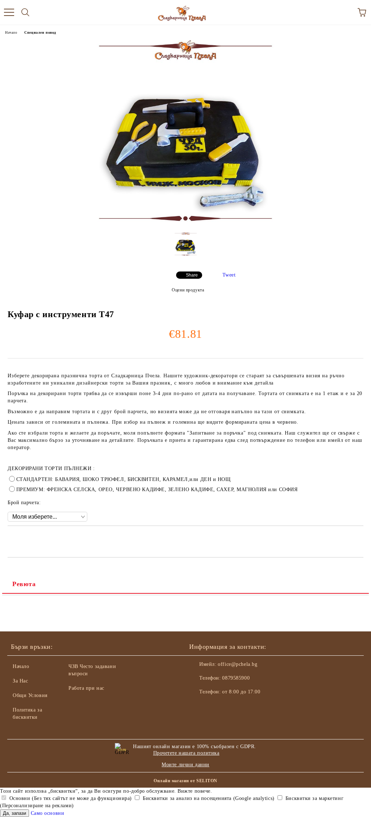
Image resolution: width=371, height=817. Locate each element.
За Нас (20, 681)
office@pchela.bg (237, 664)
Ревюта (24, 584)
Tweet (229, 275)
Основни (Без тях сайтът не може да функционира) (70, 798)
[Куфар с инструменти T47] (185, 223)
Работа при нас (86, 688)
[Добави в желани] (358, 538)
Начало (11, 32)
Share (192, 275)
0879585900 (236, 678)
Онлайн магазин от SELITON (185, 780)
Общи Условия (30, 695)
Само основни (47, 813)
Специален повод (40, 32)
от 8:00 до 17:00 (241, 691)
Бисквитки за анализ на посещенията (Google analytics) (207, 798)
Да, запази (14, 813)
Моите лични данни (185, 764)
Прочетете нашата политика (186, 753)
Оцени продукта (188, 290)
